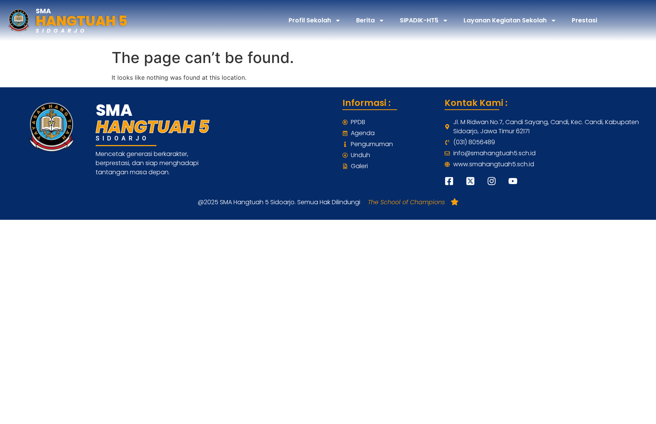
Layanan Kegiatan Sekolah (505, 20)
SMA (43, 11)
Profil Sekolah (310, 20)
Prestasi (584, 20)
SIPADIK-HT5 (419, 20)
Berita (365, 20)
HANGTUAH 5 (82, 21)
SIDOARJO (61, 31)
